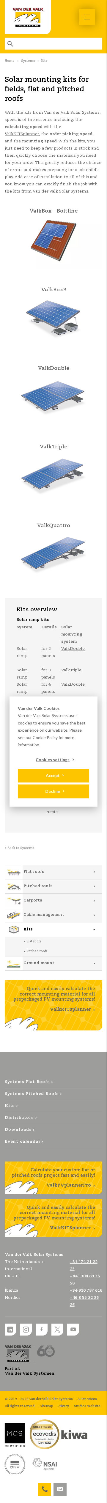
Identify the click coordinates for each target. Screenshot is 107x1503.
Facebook (42, 1330)
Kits (28, 929)
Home (10, 60)
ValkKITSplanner (22, 134)
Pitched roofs (38, 886)
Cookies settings (53, 759)
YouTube (73, 1330)
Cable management (43, 915)
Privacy (63, 1406)
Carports (32, 900)
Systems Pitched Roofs (32, 1094)
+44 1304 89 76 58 (44, 1486)
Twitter (57, 1330)
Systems (28, 60)
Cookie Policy (45, 737)
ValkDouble (73, 649)
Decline (52, 791)
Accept (53, 775)
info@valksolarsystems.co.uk (60, 1486)
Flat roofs (33, 872)
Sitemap (46, 1406)
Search (11, 44)
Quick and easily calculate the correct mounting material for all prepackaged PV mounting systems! (54, 999)
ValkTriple (71, 670)
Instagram (26, 1330)
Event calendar (22, 1142)
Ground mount (38, 963)
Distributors (19, 1118)
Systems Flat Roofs (27, 1082)
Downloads (18, 1130)
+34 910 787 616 (86, 1291)
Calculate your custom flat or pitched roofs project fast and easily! (53, 1177)
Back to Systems (21, 848)
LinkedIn (10, 1330)
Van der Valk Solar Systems (28, 17)
